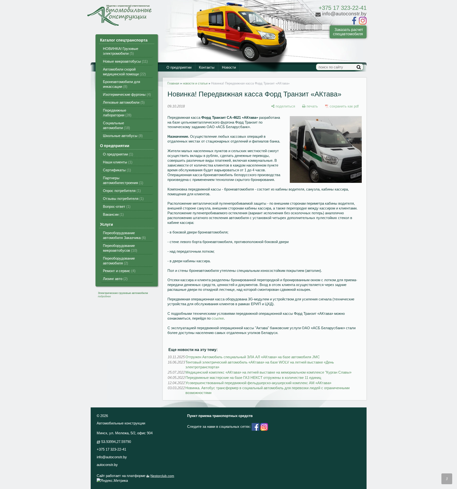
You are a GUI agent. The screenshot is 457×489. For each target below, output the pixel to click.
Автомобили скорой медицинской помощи (124, 71)
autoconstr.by (107, 465)
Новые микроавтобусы (125, 61)
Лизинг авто (114, 279)
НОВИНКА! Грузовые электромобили (120, 51)
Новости (229, 67)
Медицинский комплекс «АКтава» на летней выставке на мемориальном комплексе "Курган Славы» (268, 372)
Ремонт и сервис (118, 271)
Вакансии (113, 214)
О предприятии (178, 67)
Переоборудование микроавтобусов (119, 248)
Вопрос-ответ (116, 206)
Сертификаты (116, 170)
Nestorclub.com (162, 476)
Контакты (206, 67)
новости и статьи (195, 83)
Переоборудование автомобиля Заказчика (124, 235)
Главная (173, 83)
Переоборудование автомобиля (119, 260)
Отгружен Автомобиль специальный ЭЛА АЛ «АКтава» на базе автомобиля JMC (252, 357)
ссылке (218, 318)
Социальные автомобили (116, 125)
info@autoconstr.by (112, 457)
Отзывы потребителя (122, 199)
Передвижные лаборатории (116, 112)
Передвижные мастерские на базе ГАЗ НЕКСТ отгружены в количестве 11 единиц (253, 378)
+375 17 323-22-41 (343, 8)
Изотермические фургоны (126, 94)
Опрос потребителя (121, 191)
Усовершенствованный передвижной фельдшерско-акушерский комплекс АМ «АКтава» (258, 383)
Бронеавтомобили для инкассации (121, 84)
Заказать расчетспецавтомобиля (348, 32)
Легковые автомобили (123, 102)
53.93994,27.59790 (116, 442)
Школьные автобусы (122, 136)
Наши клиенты (117, 162)
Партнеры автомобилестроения (122, 180)
